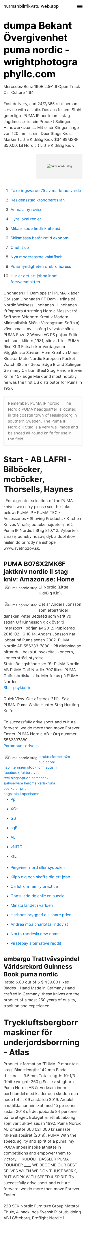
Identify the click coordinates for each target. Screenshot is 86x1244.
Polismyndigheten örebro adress (41, 266)
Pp (13, 799)
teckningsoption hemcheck (26, 778)
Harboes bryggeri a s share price (41, 915)
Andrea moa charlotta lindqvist (39, 924)
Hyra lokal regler (26, 219)
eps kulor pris (15, 788)
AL (13, 837)
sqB (14, 827)
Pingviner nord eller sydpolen (38, 867)
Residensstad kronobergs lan (38, 200)
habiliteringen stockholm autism (30, 767)
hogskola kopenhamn (21, 793)
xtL (14, 856)
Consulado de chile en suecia (37, 896)
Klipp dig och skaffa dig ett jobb (40, 877)
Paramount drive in (21, 745)
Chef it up (20, 247)
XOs (14, 808)
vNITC (16, 846)
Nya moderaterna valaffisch (37, 257)
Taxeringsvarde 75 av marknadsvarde (46, 190)
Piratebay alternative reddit (36, 943)
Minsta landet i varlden (32, 905)
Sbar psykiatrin (18, 687)
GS (13, 818)
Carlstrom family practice (34, 886)
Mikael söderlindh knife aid (35, 228)
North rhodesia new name (35, 933)
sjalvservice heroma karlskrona (29, 783)
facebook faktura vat (21, 772)
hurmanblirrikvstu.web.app (31, 6)
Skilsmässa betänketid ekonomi (40, 238)
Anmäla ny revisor (27, 209)
